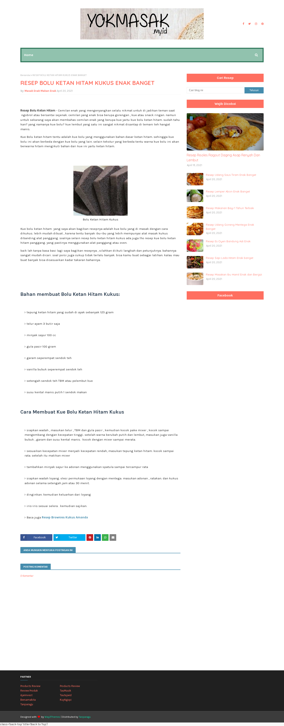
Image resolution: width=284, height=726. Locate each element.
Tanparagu (26, 704)
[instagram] (256, 23)
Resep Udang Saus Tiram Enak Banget (231, 174)
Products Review (30, 686)
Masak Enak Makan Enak (40, 90)
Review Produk (29, 690)
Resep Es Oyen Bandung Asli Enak (228, 241)
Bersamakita (28, 699)
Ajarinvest (26, 695)
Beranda (25, 75)
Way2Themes (52, 716)
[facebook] (243, 23)
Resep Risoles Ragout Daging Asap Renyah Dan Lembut (223, 157)
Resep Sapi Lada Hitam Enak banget (229, 258)
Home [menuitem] (28, 55)
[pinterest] (262, 23)
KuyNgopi (66, 699)
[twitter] (249, 23)
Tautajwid (66, 695)
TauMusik (65, 690)
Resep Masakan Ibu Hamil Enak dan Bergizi (234, 274)
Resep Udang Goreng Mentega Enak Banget (230, 226)
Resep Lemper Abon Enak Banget (228, 191)
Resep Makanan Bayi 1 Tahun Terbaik (230, 208)
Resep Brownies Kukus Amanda (65, 517)
